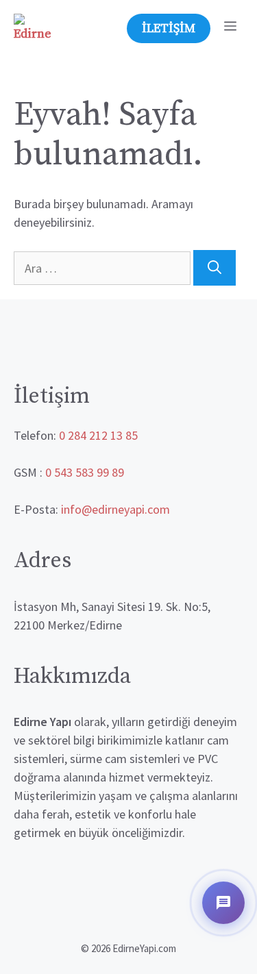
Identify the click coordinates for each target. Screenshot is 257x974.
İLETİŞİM (168, 28)
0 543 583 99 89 (84, 472)
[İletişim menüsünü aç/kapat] (223, 903)
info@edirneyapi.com (115, 509)
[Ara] (214, 268)
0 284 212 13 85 (98, 435)
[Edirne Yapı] (32, 27)
